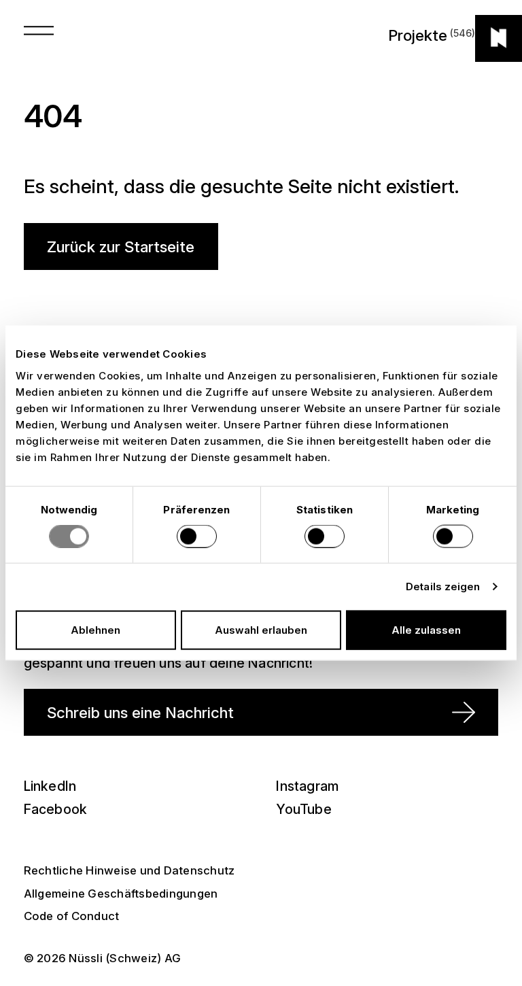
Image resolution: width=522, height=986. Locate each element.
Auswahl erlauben (261, 629)
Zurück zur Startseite (120, 246)
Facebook (56, 809)
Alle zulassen (426, 629)
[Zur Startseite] (498, 38)
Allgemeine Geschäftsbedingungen (121, 893)
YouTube (303, 809)
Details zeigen (443, 586)
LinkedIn (50, 786)
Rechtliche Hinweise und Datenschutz (129, 870)
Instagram (307, 786)
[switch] (196, 536)
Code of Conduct (72, 916)
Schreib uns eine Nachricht (140, 712)
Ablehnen (95, 629)
